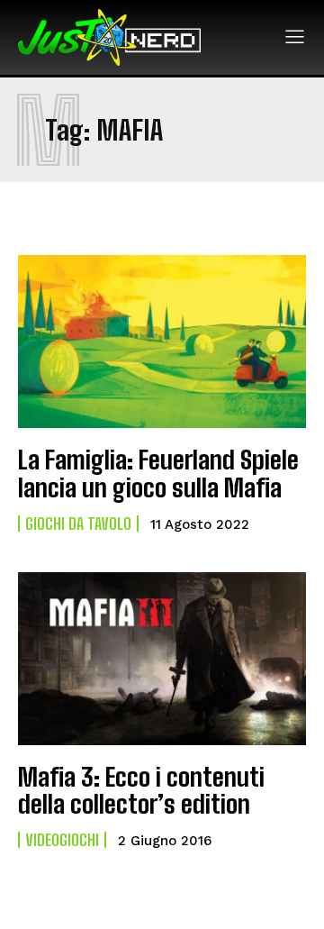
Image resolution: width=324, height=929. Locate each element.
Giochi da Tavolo (78, 523)
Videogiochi (62, 840)
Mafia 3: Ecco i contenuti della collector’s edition (141, 790)
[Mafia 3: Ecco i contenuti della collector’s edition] (162, 658)
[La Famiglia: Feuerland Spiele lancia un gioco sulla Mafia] (162, 341)
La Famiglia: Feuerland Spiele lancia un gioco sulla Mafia (158, 473)
